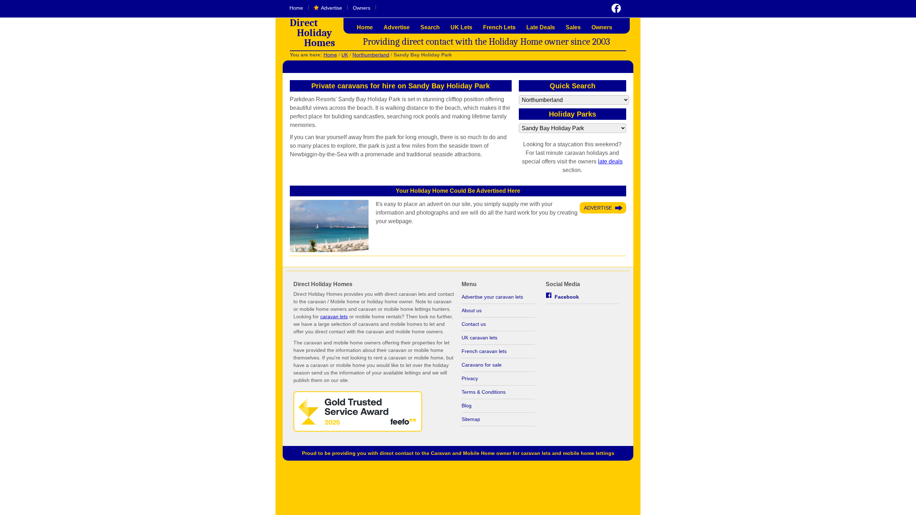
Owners (361, 8)
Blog (467, 405)
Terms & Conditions (484, 392)
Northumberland (370, 55)
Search (430, 27)
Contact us (474, 324)
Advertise (331, 8)
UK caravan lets (479, 337)
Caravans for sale (482, 365)
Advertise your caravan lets (492, 297)
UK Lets (461, 27)
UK (344, 55)
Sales (573, 27)
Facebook (567, 297)
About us (472, 310)
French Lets (499, 27)
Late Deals (540, 27)
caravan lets (334, 316)
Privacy (470, 378)
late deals (610, 161)
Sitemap (471, 419)
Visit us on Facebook (616, 8)
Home (296, 8)
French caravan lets (484, 351)
